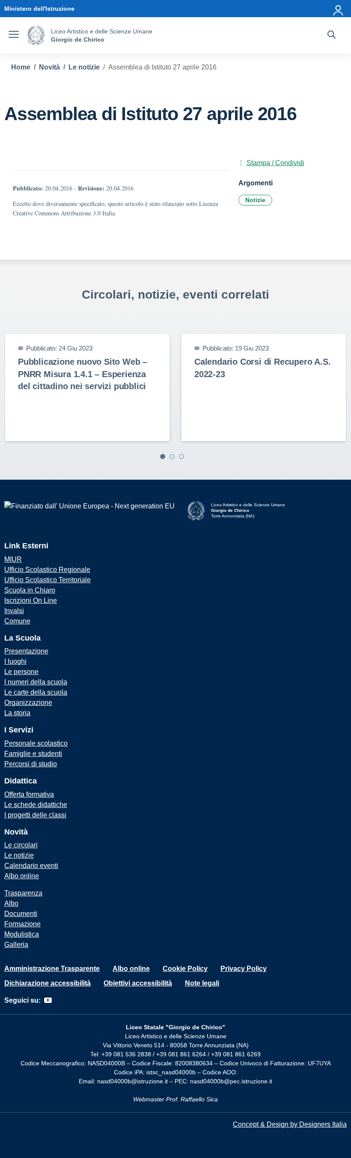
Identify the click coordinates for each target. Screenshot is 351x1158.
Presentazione (26, 651)
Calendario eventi (31, 865)
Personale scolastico (36, 743)
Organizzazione (28, 702)
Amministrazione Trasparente (52, 968)
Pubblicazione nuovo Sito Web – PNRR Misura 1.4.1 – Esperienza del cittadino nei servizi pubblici (82, 374)
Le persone (21, 671)
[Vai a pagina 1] (162, 456)
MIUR (13, 559)
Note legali (202, 983)
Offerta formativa (29, 794)
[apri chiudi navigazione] (14, 35)
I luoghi (15, 661)
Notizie (255, 200)
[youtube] (48, 1000)
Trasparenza (23, 893)
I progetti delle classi (35, 815)
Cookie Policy (185, 968)
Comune (17, 621)
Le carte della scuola (35, 692)
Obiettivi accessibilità (138, 983)
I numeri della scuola (35, 682)
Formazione (22, 924)
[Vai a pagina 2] (172, 456)
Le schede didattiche (35, 804)
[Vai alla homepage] (36, 35)
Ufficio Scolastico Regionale (47, 569)
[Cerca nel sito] (331, 35)
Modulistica (21, 934)
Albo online (21, 876)
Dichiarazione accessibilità (47, 983)
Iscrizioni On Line (30, 600)
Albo (11, 903)
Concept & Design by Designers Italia (290, 1124)
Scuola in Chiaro (29, 590)
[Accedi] (338, 8)
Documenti (20, 913)
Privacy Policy (243, 968)
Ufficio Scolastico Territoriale (47, 580)
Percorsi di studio (30, 764)
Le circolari (21, 845)
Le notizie (19, 855)
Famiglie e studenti (33, 753)
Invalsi (14, 610)
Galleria (16, 944)
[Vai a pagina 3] (181, 456)
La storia (17, 713)
